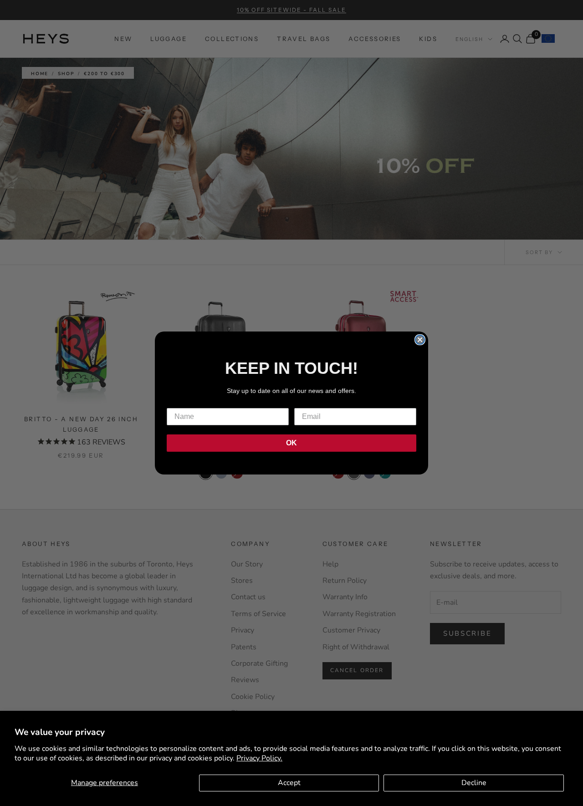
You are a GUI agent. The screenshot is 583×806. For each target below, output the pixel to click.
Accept (289, 783)
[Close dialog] (419, 339)
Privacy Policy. (259, 758)
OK (291, 443)
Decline (473, 783)
